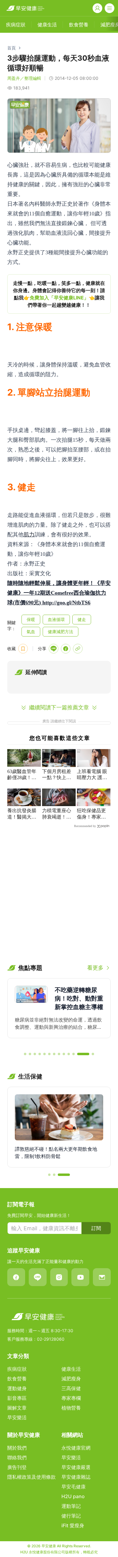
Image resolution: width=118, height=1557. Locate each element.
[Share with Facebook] (65, 649)
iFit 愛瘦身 (72, 1525)
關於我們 (17, 1448)
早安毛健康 (73, 1487)
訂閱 (96, 1228)
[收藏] (23, 649)
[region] (59, 294)
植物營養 (71, 1408)
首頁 (11, 47)
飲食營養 (17, 1379)
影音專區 (17, 1398)
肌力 (29, 535)
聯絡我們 (17, 1457)
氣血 (31, 631)
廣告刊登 (17, 1467)
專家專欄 (71, 1398)
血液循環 (56, 619)
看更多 (95, 967)
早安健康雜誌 (75, 1477)
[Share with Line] (53, 649)
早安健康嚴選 (75, 1467)
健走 (81, 619)
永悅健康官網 (75, 1448)
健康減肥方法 (60, 631)
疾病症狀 (17, 1369)
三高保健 (71, 1388)
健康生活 (71, 1369)
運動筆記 (71, 1506)
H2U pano (73, 1496)
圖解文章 (17, 1408)
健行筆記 (71, 1516)
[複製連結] (78, 649)
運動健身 (17, 1388)
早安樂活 (17, 1417)
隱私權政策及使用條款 (31, 1477)
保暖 (31, 619)
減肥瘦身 (71, 1379)
